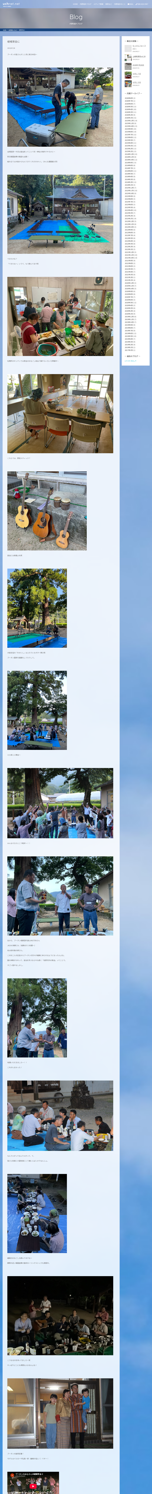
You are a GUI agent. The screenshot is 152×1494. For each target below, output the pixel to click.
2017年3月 (129, 350)
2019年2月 (129, 344)
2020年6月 (129, 300)
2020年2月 (129, 311)
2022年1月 (129, 249)
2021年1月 (129, 280)
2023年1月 (129, 218)
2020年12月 (129, 283)
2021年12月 (129, 252)
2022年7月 (129, 235)
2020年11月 (129, 286)
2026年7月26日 (138, 65)
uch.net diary (130, 361)
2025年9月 (129, 129)
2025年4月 (129, 143)
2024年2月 (129, 182)
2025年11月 (129, 123)
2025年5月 (129, 140)
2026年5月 (129, 106)
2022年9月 (129, 229)
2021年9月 (129, 260)
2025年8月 (129, 131)
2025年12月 (129, 120)
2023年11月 (129, 190)
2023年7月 (129, 201)
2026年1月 (129, 117)
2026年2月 (129, 115)
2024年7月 (129, 168)
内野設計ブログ (85, 4)
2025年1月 (129, 151)
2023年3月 (129, 213)
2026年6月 (129, 103)
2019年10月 (129, 322)
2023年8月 (129, 199)
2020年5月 (129, 302)
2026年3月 (129, 112)
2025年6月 (129, 137)
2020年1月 (129, 314)
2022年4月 (129, 241)
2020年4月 (129, 305)
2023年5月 (129, 207)
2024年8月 (129, 165)
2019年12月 (129, 316)
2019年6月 (129, 333)
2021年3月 (129, 274)
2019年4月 (129, 339)
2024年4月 (129, 176)
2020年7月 (129, 297)
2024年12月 (129, 154)
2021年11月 (129, 255)
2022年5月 (129, 238)
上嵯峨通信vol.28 (139, 56)
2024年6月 (129, 171)
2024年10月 (129, 159)
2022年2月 (129, 246)
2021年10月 (129, 257)
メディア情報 (98, 4)
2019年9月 (129, 325)
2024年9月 (129, 162)
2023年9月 (129, 196)
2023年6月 (129, 204)
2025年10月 (129, 126)
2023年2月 (129, 215)
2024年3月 (129, 179)
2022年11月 (129, 224)
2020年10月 (129, 288)
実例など (108, 4)
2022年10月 (129, 227)
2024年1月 (129, 185)
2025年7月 (129, 134)
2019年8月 (129, 328)
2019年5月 (129, 336)
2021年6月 (129, 266)
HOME (75, 4)
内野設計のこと (120, 4)
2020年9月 (129, 291)
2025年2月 (129, 148)
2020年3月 (129, 308)
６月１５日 (137, 82)
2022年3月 (129, 243)
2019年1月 (129, 347)
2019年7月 (129, 330)
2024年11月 (129, 157)
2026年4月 (129, 109)
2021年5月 (129, 269)
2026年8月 (129, 98)
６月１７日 (137, 73)
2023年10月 (129, 193)
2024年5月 (129, 173)
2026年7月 (129, 101)
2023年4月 (129, 210)
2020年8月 (129, 294)
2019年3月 (129, 342)
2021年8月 (129, 263)
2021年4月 (129, 271)
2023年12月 (129, 187)
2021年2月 (129, 277)
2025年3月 (129, 145)
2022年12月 (129, 221)
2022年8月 (129, 232)
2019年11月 (129, 319)
